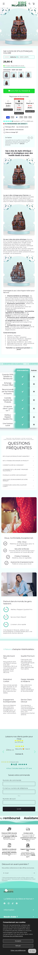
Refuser (18, 946)
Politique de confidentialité (13, 936)
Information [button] (9, 910)
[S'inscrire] (34, 873)
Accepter (18, 941)
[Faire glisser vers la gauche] (29, 138)
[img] (19, 740)
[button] (4, 4)
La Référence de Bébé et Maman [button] (18, 899)
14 (31, 348)
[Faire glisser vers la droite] (32, 138)
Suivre (19, 809)
